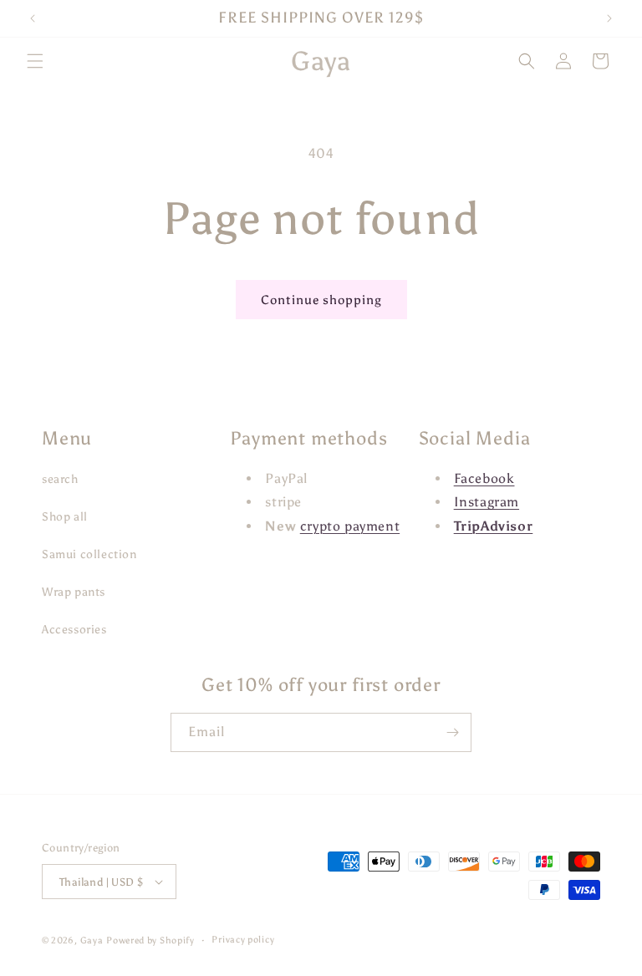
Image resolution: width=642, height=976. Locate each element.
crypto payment (350, 526)
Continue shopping (321, 300)
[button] (35, 61)
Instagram (486, 502)
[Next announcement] (609, 18)
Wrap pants (73, 592)
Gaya (92, 940)
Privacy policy (242, 939)
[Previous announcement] (32, 18)
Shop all (65, 517)
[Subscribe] (452, 732)
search (60, 479)
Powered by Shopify (150, 940)
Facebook (484, 478)
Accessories (74, 630)
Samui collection (89, 554)
